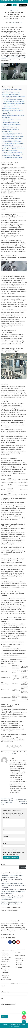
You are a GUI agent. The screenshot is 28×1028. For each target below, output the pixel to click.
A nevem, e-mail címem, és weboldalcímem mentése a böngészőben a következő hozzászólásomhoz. (13, 852)
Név (4, 830)
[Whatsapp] (24, 1013)
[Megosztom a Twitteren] (12, 746)
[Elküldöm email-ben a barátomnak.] (15, 746)
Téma (2, 998)
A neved (3, 986)
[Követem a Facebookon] (10, 942)
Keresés (3, 864)
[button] (2, 5)
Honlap (4, 843)
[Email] (24, 1017)
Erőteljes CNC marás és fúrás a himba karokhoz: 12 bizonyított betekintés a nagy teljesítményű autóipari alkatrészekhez (13, 891)
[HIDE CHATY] (24, 1022)
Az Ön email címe (5, 992)
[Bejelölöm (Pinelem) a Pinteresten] (18, 746)
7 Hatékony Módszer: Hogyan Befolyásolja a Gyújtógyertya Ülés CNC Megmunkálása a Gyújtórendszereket (12, 897)
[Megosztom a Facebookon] (10, 746)
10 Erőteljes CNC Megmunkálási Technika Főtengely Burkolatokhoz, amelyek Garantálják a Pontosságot (13, 885)
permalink (14, 753)
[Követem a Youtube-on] (18, 942)
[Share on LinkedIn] (20, 746)
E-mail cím (5, 836)
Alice (21, 22)
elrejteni (10, 87)
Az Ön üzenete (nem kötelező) (8, 1004)
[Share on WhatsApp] (7, 746)
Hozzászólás (6, 817)
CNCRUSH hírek (14, 10)
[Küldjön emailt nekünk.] (14, 942)
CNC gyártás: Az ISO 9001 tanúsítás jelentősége (21, 801)
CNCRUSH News (16, 751)
